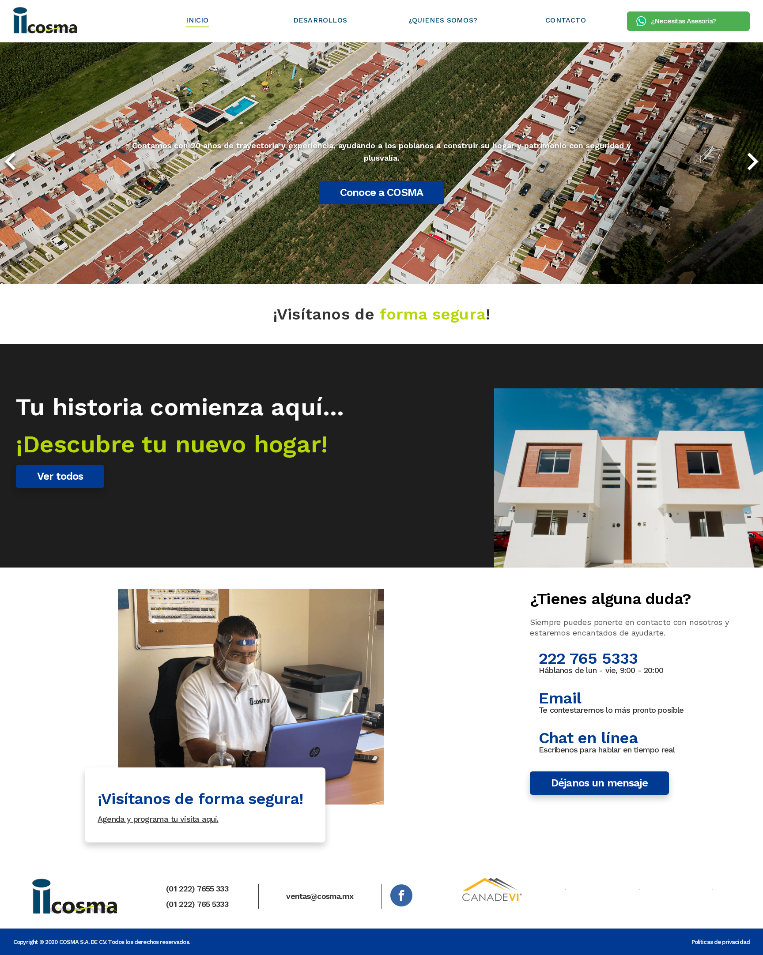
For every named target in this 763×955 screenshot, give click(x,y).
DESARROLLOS (320, 20)
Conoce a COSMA (381, 192)
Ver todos (60, 476)
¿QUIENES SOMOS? (442, 20)
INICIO (197, 20)
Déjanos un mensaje (599, 783)
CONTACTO (565, 20)
